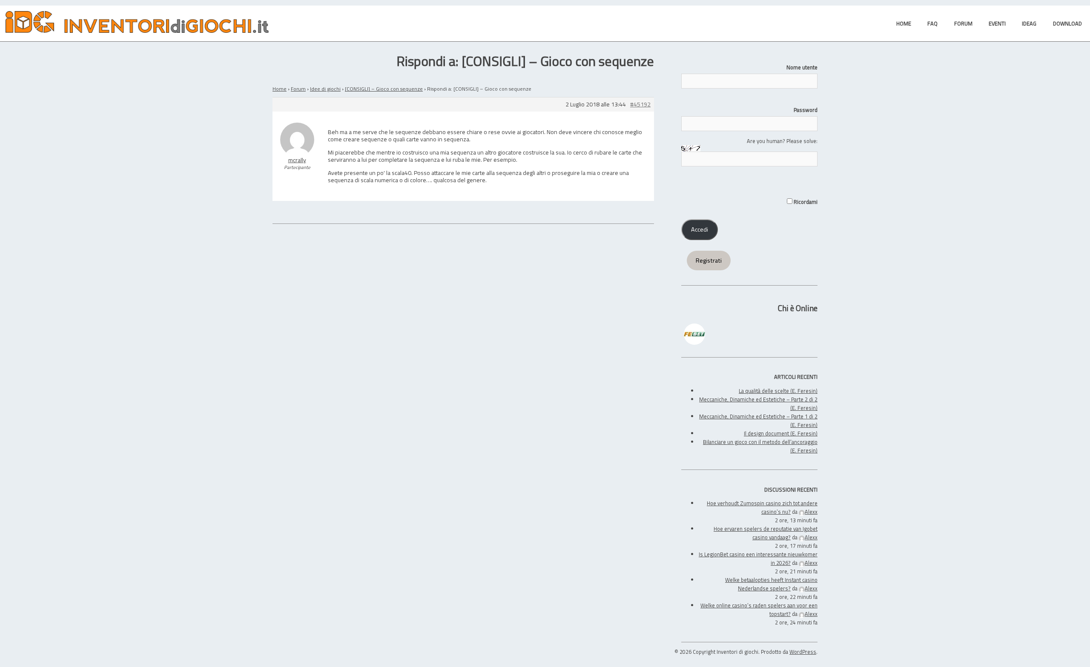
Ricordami (805, 202)
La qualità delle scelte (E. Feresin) (778, 390)
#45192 (640, 104)
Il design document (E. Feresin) (781, 433)
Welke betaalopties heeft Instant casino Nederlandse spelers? (771, 584)
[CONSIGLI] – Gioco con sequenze (384, 89)
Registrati (709, 260)
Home (279, 89)
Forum (298, 89)
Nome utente (802, 67)
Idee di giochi (325, 89)
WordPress (802, 651)
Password (806, 110)
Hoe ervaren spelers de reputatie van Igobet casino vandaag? (766, 532)
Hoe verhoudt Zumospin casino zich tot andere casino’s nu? (762, 507)
